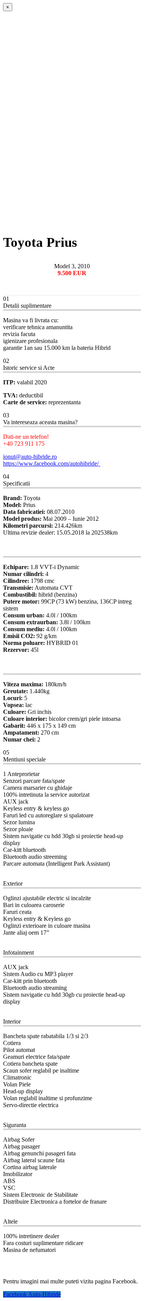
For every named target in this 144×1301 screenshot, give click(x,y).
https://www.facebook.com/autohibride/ (51, 463)
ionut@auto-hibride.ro (30, 456)
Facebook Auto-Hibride (32, 1294)
